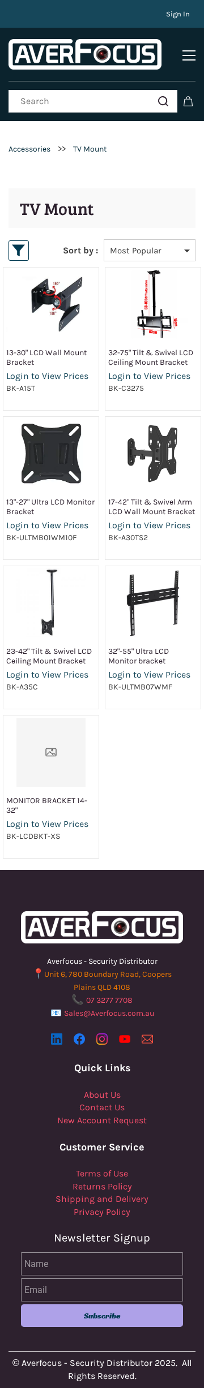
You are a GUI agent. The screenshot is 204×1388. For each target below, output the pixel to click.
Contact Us (102, 1107)
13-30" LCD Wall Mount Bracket (46, 357)
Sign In (178, 14)
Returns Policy (102, 1186)
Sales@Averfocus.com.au (109, 1013)
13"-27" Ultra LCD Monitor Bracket (50, 506)
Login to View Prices (47, 375)
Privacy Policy (102, 1211)
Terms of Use (102, 1173)
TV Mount (90, 149)
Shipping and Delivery (102, 1198)
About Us (102, 1094)
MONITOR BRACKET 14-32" (46, 805)
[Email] (147, 1039)
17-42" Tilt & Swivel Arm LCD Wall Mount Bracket (151, 506)
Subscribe (102, 1316)
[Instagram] (102, 1039)
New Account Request (102, 1120)
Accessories (29, 149)
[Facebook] (79, 1039)
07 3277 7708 (109, 1000)
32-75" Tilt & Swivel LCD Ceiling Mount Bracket (150, 357)
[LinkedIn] (56, 1039)
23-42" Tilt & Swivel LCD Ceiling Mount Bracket (49, 656)
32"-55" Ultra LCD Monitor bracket (138, 656)
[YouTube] (124, 1039)
